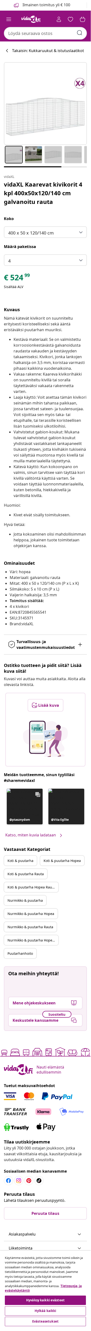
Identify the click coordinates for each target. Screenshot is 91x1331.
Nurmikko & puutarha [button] (25, 900)
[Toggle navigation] (9, 19)
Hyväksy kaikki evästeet (45, 1300)
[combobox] (45, 33)
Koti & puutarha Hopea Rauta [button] (31, 887)
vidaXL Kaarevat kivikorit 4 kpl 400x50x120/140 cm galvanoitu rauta (43, 193)
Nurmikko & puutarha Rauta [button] (30, 927)
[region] (45, 1289)
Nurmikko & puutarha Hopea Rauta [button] (33, 940)
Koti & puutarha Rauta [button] (26, 874)
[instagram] (18, 1180)
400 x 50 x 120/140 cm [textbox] (31, 233)
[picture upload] (45, 738)
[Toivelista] (70, 19)
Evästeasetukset (45, 1321)
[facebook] (8, 1180)
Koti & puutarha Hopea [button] (62, 860)
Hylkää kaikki (45, 1311)
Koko (9, 218)
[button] (25, 806)
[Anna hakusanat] (79, 33)
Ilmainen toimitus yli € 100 (46, 4)
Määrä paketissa (20, 246)
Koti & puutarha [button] (20, 860)
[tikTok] (39, 1180)
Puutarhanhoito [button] (20, 953)
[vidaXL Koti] (31, 19)
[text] (17, 279)
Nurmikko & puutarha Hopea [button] (31, 913)
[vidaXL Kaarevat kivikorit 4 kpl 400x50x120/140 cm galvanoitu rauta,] (45, 103)
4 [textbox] (9, 261)
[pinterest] (28, 1180)
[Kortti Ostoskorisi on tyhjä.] (82, 19)
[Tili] (58, 19)
